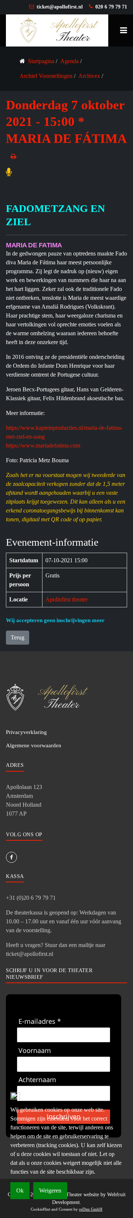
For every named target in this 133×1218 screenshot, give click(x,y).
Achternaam (37, 1079)
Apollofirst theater (66, 599)
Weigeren (50, 1190)
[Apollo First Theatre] (57, 29)
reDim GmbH (90, 1209)
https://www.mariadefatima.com (43, 445)
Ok (20, 1190)
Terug (17, 637)
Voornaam (34, 1050)
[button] (123, 30)
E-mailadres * (39, 1021)
